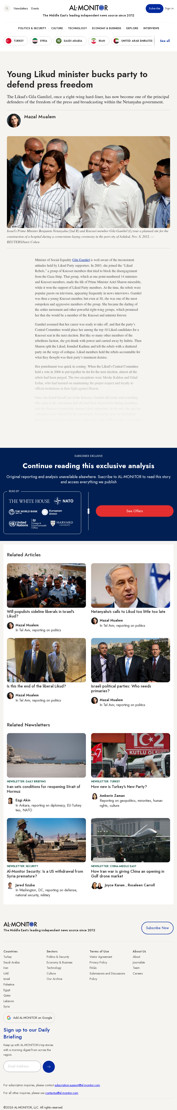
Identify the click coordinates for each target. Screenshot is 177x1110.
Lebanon (8, 1001)
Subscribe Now (157, 927)
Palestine (8, 984)
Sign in (169, 8)
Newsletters (21, 8)
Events (35, 8)
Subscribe (154, 8)
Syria (6, 1006)
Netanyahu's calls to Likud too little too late (128, 611)
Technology (77, 28)
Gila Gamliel (81, 259)
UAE (6, 973)
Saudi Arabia (11, 962)
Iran (5, 968)
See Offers (134, 511)
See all (165, 41)
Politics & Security (32, 28)
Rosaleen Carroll (141, 885)
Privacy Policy (98, 962)
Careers (138, 973)
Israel (6, 979)
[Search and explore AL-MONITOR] (6, 8)
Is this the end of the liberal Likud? (36, 686)
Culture (57, 28)
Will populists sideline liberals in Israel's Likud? (40, 614)
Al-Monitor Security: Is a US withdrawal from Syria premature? (45, 874)
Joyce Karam (115, 885)
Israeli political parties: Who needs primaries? (121, 688)
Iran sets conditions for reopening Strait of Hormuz (43, 789)
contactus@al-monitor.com (61, 1093)
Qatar (7, 995)
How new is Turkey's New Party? (119, 786)
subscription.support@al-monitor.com (77, 1085)
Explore (132, 28)
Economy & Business (106, 28)
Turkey (7, 957)
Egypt (6, 990)
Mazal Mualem (40, 116)
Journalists (139, 962)
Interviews (151, 28)
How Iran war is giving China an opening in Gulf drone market (127, 874)
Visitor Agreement (101, 957)
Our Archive (54, 979)
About (136, 957)
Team (136, 968)
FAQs (93, 968)
